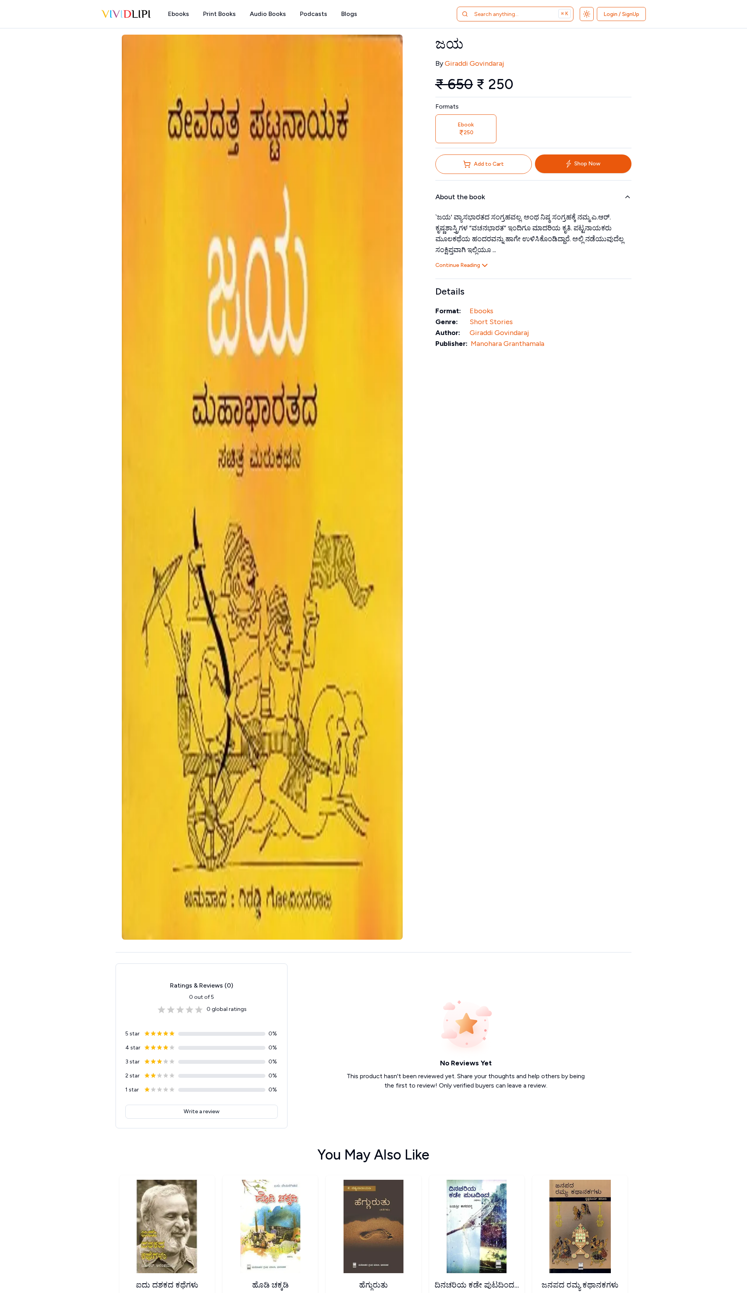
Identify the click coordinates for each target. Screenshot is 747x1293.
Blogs (349, 14)
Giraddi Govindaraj (474, 63)
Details (450, 291)
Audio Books (268, 14)
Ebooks (178, 14)
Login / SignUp (621, 14)
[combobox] (505, 14)
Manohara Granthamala (507, 343)
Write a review (201, 1111)
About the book (460, 197)
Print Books (219, 14)
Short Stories (491, 322)
